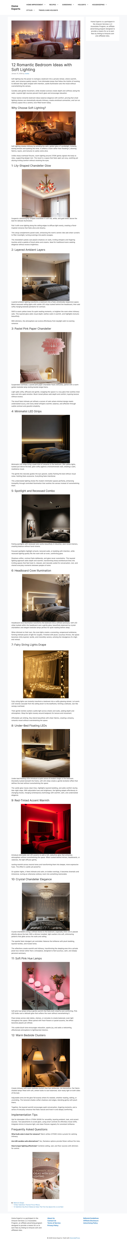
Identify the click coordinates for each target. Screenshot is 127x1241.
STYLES (29, 10)
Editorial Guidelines (91, 1218)
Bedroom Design (19, 1203)
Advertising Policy (90, 1223)
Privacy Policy (52, 1225)
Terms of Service (54, 1223)
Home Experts (15, 7)
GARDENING (67, 5)
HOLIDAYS (82, 5)
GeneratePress (75, 1238)
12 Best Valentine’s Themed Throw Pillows (27, 1205)
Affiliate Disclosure (90, 1221)
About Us (51, 1218)
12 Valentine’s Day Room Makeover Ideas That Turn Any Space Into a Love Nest (38, 1207)
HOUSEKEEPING (98, 5)
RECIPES (52, 5)
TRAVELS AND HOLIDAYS (48, 10)
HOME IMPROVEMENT (34, 5)
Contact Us (51, 1221)
